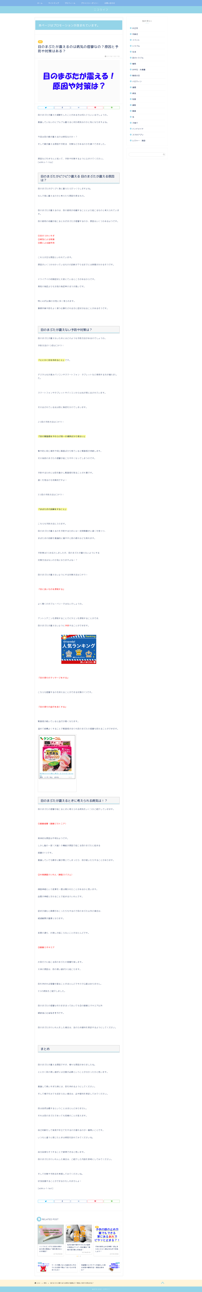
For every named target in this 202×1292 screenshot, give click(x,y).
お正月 (135, 28)
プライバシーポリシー (90, 3)
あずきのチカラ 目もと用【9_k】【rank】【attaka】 (56, 774)
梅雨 (134, 64)
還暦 (134, 87)
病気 (40, 42)
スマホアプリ (138, 135)
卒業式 (135, 34)
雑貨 (134, 111)
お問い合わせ (110, 3)
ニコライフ (101, 9)
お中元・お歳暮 (138, 69)
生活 (134, 52)
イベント (136, 40)
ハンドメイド (138, 129)
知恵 (134, 99)
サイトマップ (53, 3)
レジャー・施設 (138, 140)
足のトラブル (138, 58)
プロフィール (70, 3)
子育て (135, 123)
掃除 (134, 105)
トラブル (136, 46)
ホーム (40, 3)
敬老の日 (136, 75)
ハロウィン (137, 81)
